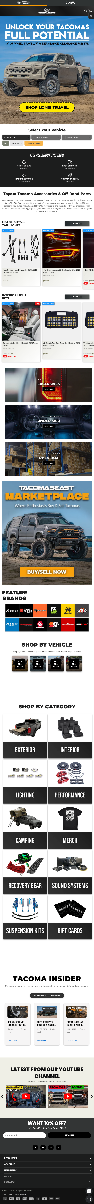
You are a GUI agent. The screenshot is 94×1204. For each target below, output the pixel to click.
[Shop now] (48, 385)
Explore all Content (47, 995)
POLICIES (8, 1176)
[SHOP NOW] (48, 422)
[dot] (44, 1105)
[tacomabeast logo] (47, 11)
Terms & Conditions (20, 1194)
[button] (89, 1191)
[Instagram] (51, 1147)
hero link (3, 17)
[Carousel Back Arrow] (2, 1096)
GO (5, 143)
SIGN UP (69, 1135)
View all (77, 224)
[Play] (26, 1096)
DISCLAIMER (9, 1182)
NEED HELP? (10, 1170)
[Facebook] (35, 1147)
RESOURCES (10, 1158)
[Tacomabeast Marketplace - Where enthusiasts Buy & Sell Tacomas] (47, 533)
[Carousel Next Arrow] (92, 1096)
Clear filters (17, 143)
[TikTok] (58, 1147)
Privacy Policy (7, 1194)
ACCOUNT (9, 1164)
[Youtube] (43, 1147)
